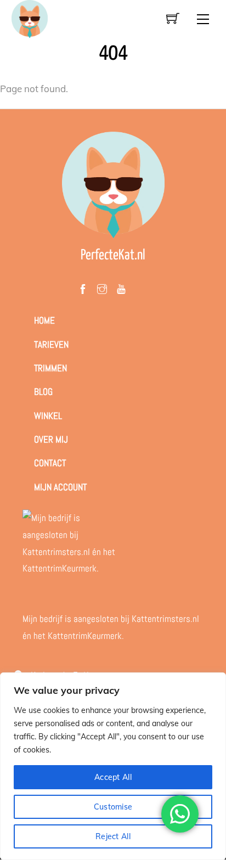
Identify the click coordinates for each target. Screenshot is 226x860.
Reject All (113, 836)
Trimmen (50, 368)
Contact (50, 463)
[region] (113, 766)
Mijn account (60, 487)
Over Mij (51, 439)
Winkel (48, 416)
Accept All (113, 777)
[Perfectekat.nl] (30, 18)
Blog (43, 392)
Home (44, 320)
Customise (113, 807)
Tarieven (51, 344)
